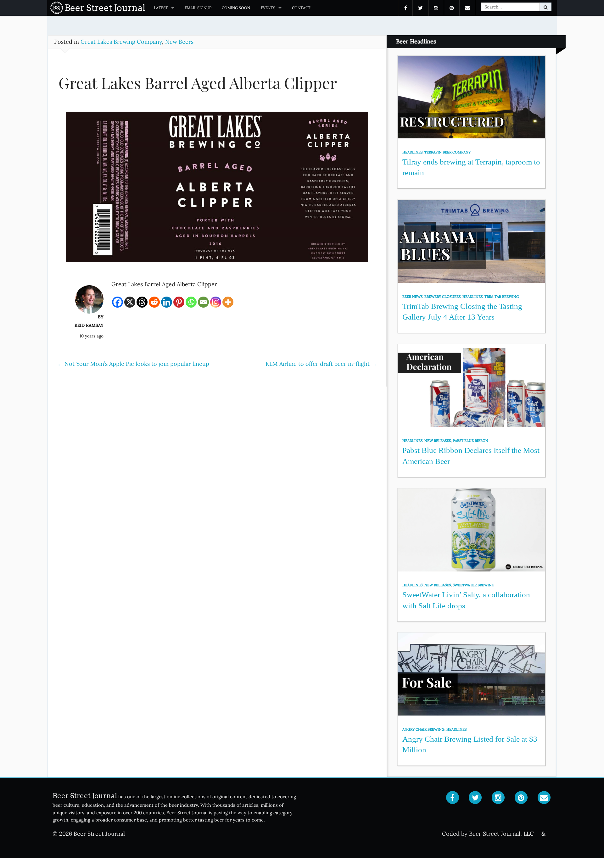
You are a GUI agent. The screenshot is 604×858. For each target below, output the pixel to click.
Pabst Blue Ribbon (470, 440)
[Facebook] (117, 302)
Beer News (412, 296)
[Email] (203, 302)
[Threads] (142, 302)
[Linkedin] (166, 302)
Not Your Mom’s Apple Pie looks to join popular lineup (133, 363)
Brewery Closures (442, 296)
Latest (161, 7)
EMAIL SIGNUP (198, 7)
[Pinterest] (178, 302)
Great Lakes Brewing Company (121, 41)
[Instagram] (215, 302)
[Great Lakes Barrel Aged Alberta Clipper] (217, 189)
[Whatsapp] (191, 302)
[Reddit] (154, 302)
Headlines (412, 152)
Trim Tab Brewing (501, 296)
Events (268, 7)
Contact (301, 7)
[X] (129, 302)
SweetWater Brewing (474, 585)
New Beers (179, 41)
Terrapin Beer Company (447, 152)
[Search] (545, 7)
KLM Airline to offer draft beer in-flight (321, 363)
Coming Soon (236, 7)
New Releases (437, 440)
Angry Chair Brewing (423, 729)
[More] (227, 302)
